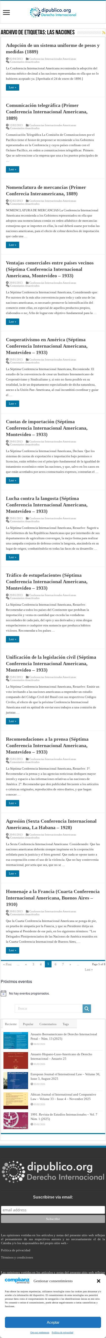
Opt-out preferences (39, 1332)
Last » (89, 969)
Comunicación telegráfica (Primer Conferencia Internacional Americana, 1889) (47, 111)
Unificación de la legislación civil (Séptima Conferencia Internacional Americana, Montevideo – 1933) (51, 663)
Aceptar (53, 1322)
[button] (98, 1280)
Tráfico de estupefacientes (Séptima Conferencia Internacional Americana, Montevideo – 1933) (47, 581)
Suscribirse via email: (53, 1197)
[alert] (53, 993)
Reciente (11, 1024)
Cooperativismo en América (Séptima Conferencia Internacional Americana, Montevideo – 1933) (47, 346)
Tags (66, 1024)
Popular (28, 1024)
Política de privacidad (62, 1332)
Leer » (12, 87)
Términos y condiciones (17, 1257)
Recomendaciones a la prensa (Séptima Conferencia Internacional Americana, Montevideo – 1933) (47, 745)
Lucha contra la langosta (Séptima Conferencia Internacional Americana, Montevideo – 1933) (47, 505)
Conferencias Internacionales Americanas (52, 58)
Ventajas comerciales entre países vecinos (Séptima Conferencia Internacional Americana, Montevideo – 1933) (50, 269)
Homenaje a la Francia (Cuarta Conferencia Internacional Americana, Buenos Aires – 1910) (53, 898)
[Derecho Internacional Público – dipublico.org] (53, 12)
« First (7, 964)
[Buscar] (87, 1008)
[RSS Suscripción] (103, 33)
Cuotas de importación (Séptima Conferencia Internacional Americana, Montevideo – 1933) (47, 428)
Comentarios (47, 1024)
